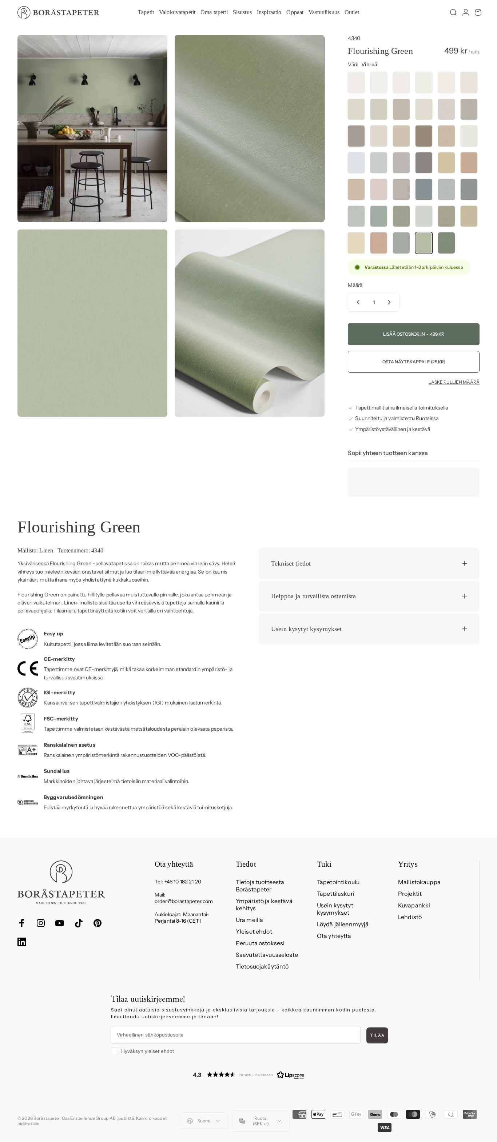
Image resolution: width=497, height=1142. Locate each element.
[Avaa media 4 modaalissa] (250, 323)
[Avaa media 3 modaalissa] (92, 323)
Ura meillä (249, 919)
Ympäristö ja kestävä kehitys (264, 904)
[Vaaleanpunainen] (356, 189)
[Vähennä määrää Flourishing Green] (356, 302)
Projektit (410, 893)
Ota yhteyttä (334, 935)
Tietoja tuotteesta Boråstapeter (260, 885)
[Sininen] (424, 189)
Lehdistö (410, 917)
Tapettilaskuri (335, 893)
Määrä (355, 285)
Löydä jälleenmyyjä (343, 924)
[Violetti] (401, 189)
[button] (248, 1074)
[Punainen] (469, 162)
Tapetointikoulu (338, 882)
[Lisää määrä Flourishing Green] (390, 302)
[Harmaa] (469, 82)
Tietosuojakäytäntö (262, 966)
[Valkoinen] (356, 82)
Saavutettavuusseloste (267, 954)
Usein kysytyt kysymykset (335, 909)
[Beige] (356, 109)
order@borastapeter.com (184, 901)
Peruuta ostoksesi (260, 943)
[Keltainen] (446, 162)
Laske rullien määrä (454, 382)
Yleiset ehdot (254, 931)
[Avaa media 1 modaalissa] (92, 128)
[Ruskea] (424, 136)
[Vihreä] (356, 216)
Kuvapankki (414, 905)
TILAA (377, 1035)
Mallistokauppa (419, 882)
